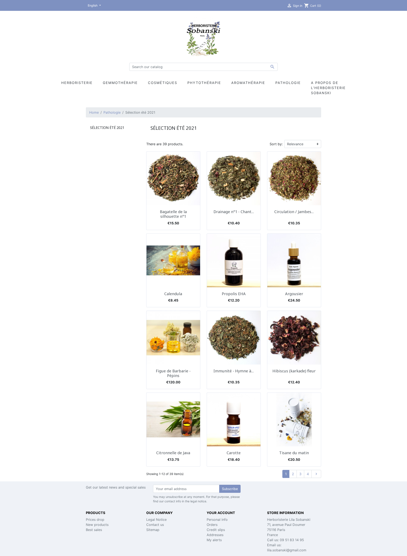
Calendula (173, 293)
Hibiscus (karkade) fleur (294, 370)
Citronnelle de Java (173, 452)
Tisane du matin (294, 452)
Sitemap (152, 530)
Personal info (217, 519)
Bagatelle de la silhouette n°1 (173, 214)
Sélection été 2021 (107, 127)
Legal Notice (156, 519)
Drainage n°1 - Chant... (233, 211)
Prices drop (95, 519)
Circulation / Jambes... (294, 211)
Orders (212, 524)
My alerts (214, 540)
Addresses (215, 535)
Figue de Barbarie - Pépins (173, 373)
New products (97, 524)
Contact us (155, 524)
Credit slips (216, 530)
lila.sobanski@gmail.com (286, 550)
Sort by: (276, 144)
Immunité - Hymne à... (233, 370)
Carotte (234, 452)
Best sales (94, 530)
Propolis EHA (234, 293)
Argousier (294, 293)
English (93, 5)
